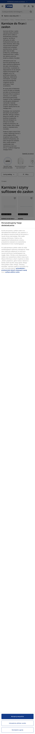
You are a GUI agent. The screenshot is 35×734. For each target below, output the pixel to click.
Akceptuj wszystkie (17, 716)
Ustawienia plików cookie (17, 723)
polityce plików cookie (12, 272)
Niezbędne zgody (17, 730)
